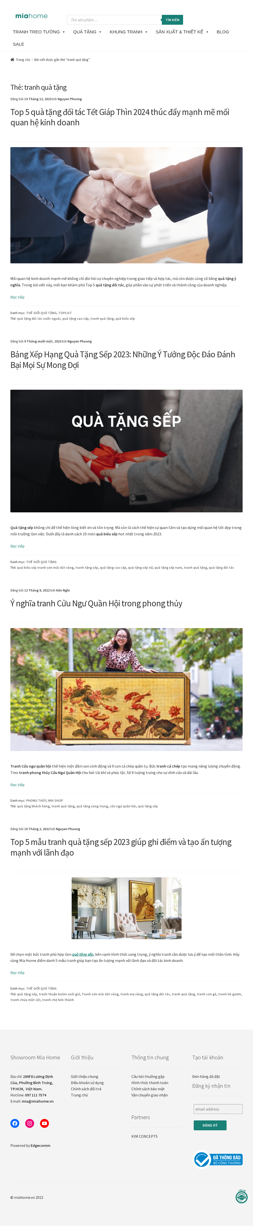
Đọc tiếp (17, 297)
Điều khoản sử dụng (87, 1082)
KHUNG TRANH (126, 31)
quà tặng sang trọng (92, 806)
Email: (32, 1101)
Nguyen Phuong (70, 99)
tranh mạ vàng (131, 994)
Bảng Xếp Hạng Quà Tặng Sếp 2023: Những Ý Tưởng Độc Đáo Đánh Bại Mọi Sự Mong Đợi (122, 359)
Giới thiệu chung (84, 1076)
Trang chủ (23, 59)
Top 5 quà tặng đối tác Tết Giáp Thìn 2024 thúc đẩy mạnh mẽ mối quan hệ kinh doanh (119, 117)
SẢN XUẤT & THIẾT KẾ (179, 31)
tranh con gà (206, 994)
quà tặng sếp (148, 806)
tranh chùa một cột (25, 1000)
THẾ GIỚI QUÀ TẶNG (41, 313)
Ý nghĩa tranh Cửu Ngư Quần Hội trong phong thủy (96, 603)
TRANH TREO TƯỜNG (36, 31)
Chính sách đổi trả (86, 1088)
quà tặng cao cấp (75, 318)
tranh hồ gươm (229, 994)
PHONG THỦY (36, 800)
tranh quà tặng (102, 318)
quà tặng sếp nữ (140, 567)
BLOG (223, 31)
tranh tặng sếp (86, 567)
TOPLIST (65, 313)
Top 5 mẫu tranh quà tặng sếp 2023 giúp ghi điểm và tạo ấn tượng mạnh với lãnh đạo (120, 847)
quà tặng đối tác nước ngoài (39, 318)
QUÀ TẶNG (84, 31)
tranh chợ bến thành (58, 1000)
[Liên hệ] (241, 1196)
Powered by (30, 1145)
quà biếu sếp (125, 318)
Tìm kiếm (172, 20)
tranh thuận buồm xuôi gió (59, 994)
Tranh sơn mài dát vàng (100, 994)
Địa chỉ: (31, 1082)
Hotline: (28, 1094)
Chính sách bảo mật (148, 1088)
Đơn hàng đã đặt (206, 1076)
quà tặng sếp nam (168, 567)
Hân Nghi (63, 590)
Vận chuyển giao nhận (149, 1094)
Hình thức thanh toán (149, 1082)
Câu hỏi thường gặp (148, 1076)
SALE (18, 44)
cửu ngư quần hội (123, 806)
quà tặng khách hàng (33, 806)
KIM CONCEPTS (144, 1136)
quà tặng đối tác (221, 567)
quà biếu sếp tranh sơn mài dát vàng (45, 567)
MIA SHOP (55, 800)
